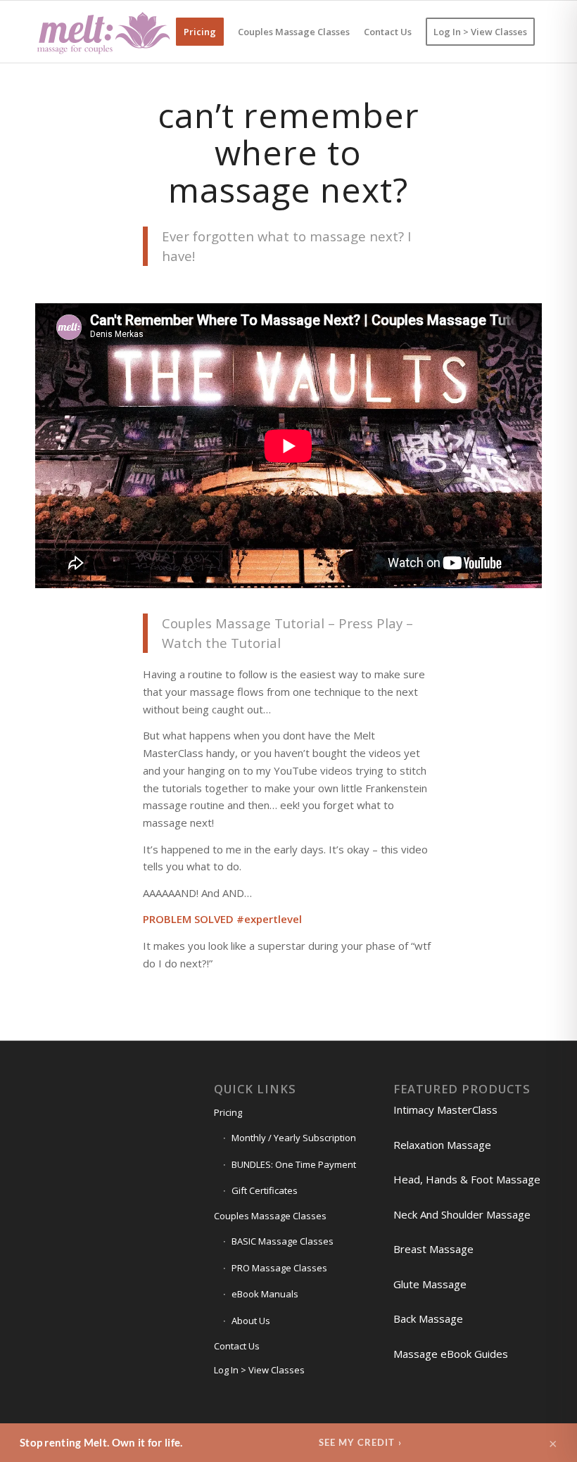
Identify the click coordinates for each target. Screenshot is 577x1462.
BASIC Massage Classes (283, 1241)
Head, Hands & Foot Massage (466, 1179)
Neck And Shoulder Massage (462, 1214)
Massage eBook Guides (450, 1354)
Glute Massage (430, 1284)
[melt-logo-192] (102, 32)
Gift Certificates (265, 1190)
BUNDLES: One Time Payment (294, 1164)
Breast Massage (433, 1249)
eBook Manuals (265, 1294)
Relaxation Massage (442, 1145)
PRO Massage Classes (279, 1267)
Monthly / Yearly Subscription (294, 1137)
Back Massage (428, 1318)
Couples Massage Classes (270, 1215)
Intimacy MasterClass (445, 1109)
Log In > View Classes (259, 1370)
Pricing (228, 1112)
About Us (251, 1320)
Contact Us (237, 1346)
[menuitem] (200, 32)
